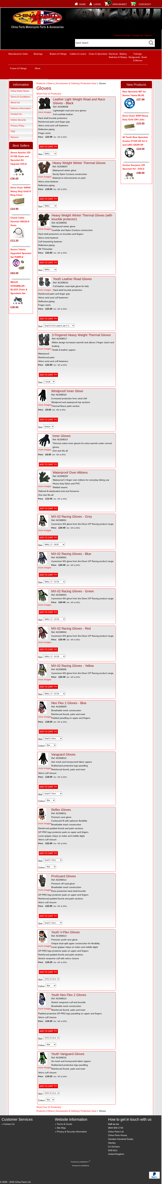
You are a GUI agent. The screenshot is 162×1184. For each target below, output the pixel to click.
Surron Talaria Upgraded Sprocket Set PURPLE (20, 253)
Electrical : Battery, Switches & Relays (118, 55)
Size (40, 154)
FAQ (13, 131)
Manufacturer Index (18, 54)
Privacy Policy (17, 125)
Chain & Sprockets (98, 54)
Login (97, 4)
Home (82, 4)
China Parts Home (20, 91)
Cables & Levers (78, 54)
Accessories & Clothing (67, 83)
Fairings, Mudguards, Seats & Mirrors (138, 57)
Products (40, 83)
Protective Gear (88, 83)
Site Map (61, 1128)
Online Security (18, 120)
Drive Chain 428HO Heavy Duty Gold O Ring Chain (20, 191)
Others (50, 83)
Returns (15, 137)
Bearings (38, 54)
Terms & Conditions (20, 97)
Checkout (145, 4)
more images (44, 112)
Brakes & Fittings (58, 54)
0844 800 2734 (115, 1128)
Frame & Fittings (18, 68)
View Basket (119, 4)
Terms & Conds (122, 35)
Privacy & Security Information (72, 1131)
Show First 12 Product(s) (48, 93)
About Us (15, 102)
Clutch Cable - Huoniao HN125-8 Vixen (19, 221)
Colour (41, 745)
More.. (38, 68)
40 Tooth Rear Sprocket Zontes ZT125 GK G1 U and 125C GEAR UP (135, 141)
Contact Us (137, 35)
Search (148, 35)
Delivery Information (21, 108)
